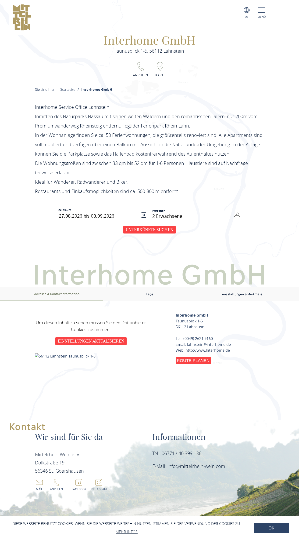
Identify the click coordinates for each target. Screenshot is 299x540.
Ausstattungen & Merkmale (242, 294)
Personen (158, 211)
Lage (149, 294)
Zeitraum (64, 210)
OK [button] (271, 528)
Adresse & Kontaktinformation (56, 294)
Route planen (193, 360)
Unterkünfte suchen (149, 229)
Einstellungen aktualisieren (91, 341)
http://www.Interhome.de (207, 350)
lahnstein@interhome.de (209, 344)
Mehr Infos (127, 531)
